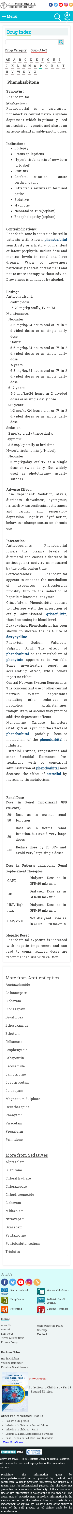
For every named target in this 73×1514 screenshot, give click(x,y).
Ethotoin (12, 1033)
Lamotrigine (15, 1074)
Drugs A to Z (39, 50)
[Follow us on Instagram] (66, 4)
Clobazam (13, 1001)
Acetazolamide (17, 984)
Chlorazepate (16, 993)
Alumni (5, 1329)
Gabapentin (14, 1058)
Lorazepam (14, 1090)
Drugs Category (16, 50)
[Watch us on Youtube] (61, 4)
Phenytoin (14, 1115)
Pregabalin (14, 1131)
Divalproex (14, 1017)
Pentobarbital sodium (22, 1243)
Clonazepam (15, 1009)
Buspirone (13, 1170)
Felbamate (13, 1041)
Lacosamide (15, 1066)
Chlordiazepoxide (19, 1194)
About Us (6, 1325)
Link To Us (7, 1333)
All (8, 59)
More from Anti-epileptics (32, 978)
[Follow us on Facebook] (51, 4)
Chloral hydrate (18, 1178)
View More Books (13, 1442)
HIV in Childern (10, 1358)
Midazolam (14, 1211)
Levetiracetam (17, 1082)
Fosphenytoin (16, 1050)
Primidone (14, 1139)
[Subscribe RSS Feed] (71, 4)
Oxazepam (14, 1227)
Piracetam (13, 1123)
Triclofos (12, 1251)
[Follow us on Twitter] (56, 4)
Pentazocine (15, 1235)
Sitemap (42, 1330)
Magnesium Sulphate (22, 1099)
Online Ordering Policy (50, 1325)
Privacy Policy (9, 1342)
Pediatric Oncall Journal (15, 1367)
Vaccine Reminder (12, 1362)
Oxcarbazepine (17, 1107)
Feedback (42, 1334)
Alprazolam (15, 1162)
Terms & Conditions (12, 1338)
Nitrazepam (15, 1219)
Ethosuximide (16, 1025)
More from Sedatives (26, 1155)
